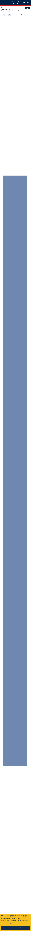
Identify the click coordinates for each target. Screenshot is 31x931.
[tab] (3, 15)
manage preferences (22, 920)
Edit (25, 14)
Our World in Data (15, 2)
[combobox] (24, 3)
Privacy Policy (13, 920)
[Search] (24, 3)
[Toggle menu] (3, 2)
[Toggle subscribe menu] (28, 2)
